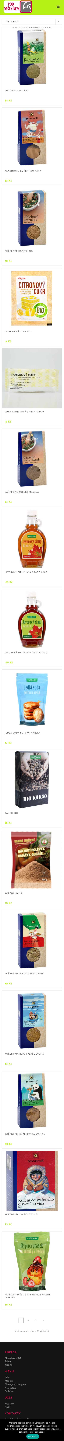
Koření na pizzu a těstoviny (24, 974)
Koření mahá (13, 893)
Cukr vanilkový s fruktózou (24, 412)
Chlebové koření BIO (19, 251)
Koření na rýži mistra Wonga (25, 1134)
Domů (15, 28)
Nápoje (9, 1381)
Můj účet (9, 1404)
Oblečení (9, 1391)
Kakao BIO (11, 813)
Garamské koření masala (22, 492)
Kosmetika (10, 1388)
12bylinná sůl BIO (16, 91)
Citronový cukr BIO (18, 332)
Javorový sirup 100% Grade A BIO (26, 572)
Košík (8, 1407)
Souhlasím (33, 1436)
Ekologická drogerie (15, 1384)
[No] (60, 1430)
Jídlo (23, 28)
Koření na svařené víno (21, 1214)
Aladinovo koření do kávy (23, 171)
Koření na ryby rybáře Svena (24, 1054)
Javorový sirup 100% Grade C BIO (26, 653)
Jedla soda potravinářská (22, 733)
